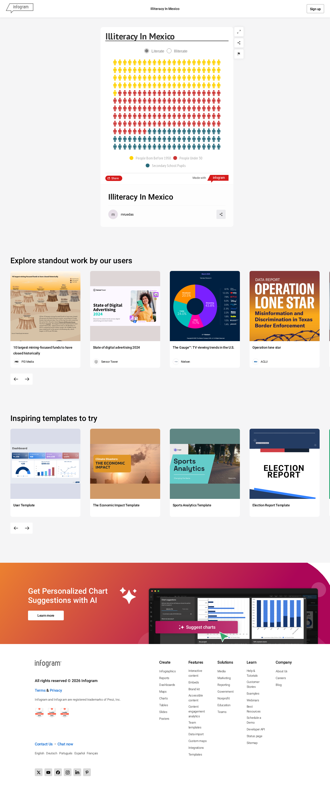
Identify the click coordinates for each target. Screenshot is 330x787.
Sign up (315, 9)
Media (221, 671)
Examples (253, 693)
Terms (40, 690)
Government (225, 691)
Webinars (253, 700)
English (39, 753)
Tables (163, 705)
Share (115, 178)
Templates (195, 754)
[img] (167, 78)
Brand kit (194, 689)
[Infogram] (19, 8)
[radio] (155, 51)
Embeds (193, 682)
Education (223, 705)
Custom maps (197, 741)
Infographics (167, 671)
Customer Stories (253, 684)
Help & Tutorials (252, 673)
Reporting (223, 685)
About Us (281, 671)
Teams (222, 712)
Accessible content (195, 698)
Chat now (65, 744)
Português (65, 753)
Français (92, 753)
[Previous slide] (16, 379)
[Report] (239, 54)
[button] (151, 158)
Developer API (256, 729)
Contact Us (44, 744)
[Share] (239, 42)
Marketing (223, 678)
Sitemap (252, 743)
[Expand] (239, 31)
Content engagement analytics (196, 711)
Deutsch (51, 753)
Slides (163, 712)
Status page (254, 736)
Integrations (196, 748)
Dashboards (167, 685)
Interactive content (195, 673)
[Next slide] (27, 379)
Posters (164, 718)
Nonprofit (223, 698)
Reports (164, 678)
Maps (163, 691)
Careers (281, 678)
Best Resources (254, 709)
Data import (196, 734)
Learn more (45, 615)
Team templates (194, 725)
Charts (163, 698)
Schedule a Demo (254, 720)
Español (79, 753)
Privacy (56, 690)
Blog (278, 685)
